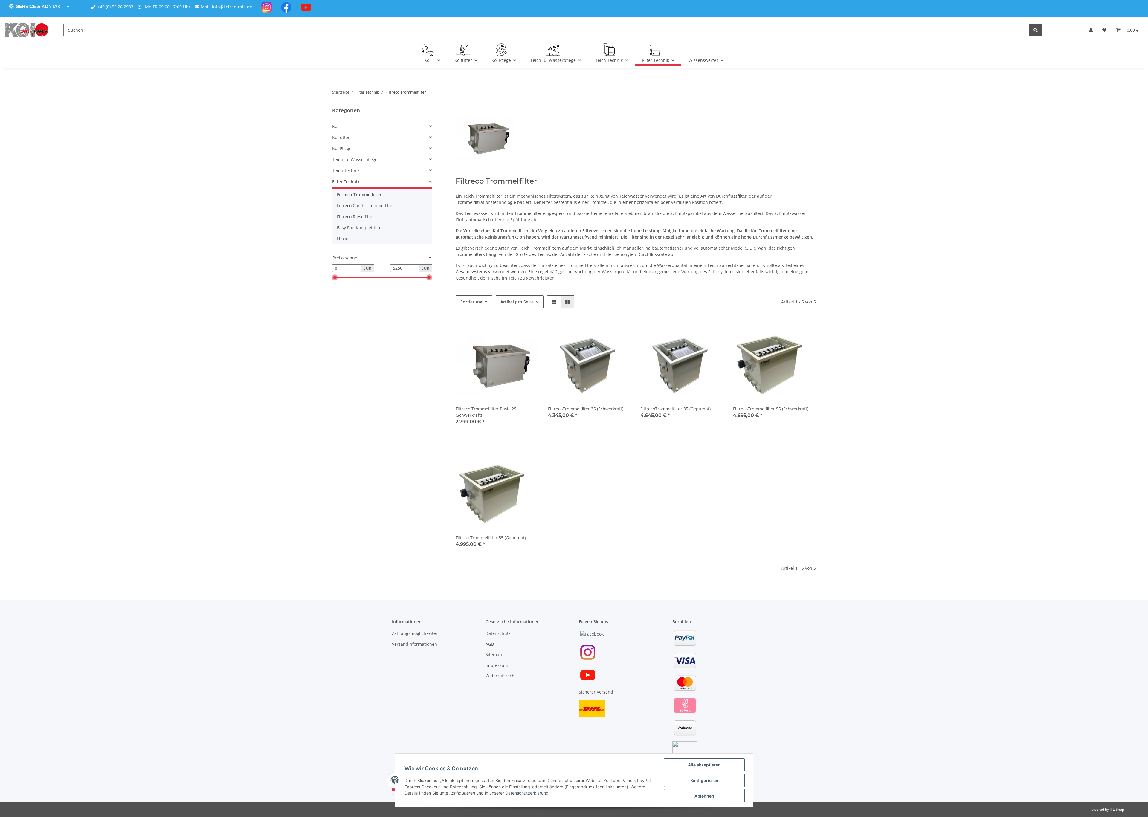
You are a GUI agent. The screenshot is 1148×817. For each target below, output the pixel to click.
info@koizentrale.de (232, 7)
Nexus (343, 239)
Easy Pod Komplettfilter (360, 227)
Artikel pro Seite (517, 302)
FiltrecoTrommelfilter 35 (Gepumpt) (675, 409)
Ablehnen (704, 795)
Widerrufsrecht (501, 676)
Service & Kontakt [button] (40, 6)
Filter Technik (346, 181)
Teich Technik (346, 170)
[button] (1090, 30)
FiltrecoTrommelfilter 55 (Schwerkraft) (770, 409)
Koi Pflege (342, 148)
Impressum (497, 665)
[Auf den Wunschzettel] (528, 333)
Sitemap (494, 654)
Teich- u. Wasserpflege (355, 159)
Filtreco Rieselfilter (355, 216)
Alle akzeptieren (704, 764)
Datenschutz (498, 633)
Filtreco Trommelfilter (359, 194)
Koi (335, 126)
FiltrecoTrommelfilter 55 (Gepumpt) (491, 537)
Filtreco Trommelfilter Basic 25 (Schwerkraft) (486, 412)
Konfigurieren (704, 780)
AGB (490, 644)
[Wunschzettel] (1104, 30)
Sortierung (471, 302)
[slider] (334, 277)
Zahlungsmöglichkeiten (415, 633)
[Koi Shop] (27, 30)
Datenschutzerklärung (527, 792)
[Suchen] (1035, 30)
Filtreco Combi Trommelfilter (365, 205)
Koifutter (341, 137)
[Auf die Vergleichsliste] (512, 333)
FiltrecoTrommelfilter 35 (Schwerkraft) (585, 409)
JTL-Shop (1117, 809)
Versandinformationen (414, 644)
